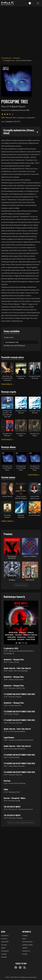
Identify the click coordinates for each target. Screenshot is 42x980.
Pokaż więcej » (7, 384)
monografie (5, 951)
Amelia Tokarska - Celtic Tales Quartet (17, 668)
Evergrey (12, 580)
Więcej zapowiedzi (21, 585)
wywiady (4, 957)
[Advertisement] (21, 30)
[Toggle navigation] (38, 3)
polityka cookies (27, 945)
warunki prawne (27, 942)
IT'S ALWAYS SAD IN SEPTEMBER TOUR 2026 (19, 694)
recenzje (4, 945)
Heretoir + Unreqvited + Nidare (14, 798)
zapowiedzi (4, 942)
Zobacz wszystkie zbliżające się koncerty (21, 822)
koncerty (4, 939)
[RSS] (24, 967)
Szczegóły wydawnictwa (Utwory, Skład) (18, 131)
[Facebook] (16, 967)
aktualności (4, 935)
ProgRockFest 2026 (11, 648)
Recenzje (17, 58)
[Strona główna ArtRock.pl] (7, 3)
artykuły (4, 954)
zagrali (3, 948)
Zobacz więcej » (7, 521)
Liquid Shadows (9, 737)
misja (23, 939)
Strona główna (6, 58)
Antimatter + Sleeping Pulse (14, 659)
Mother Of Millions (30, 556)
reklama (24, 948)
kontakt (24, 954)
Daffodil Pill (30, 580)
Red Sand (7, 780)
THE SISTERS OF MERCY (12, 806)
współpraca (26, 951)
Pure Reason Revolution (12, 557)
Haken (6, 789)
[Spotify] (20, 967)
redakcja (25, 935)
